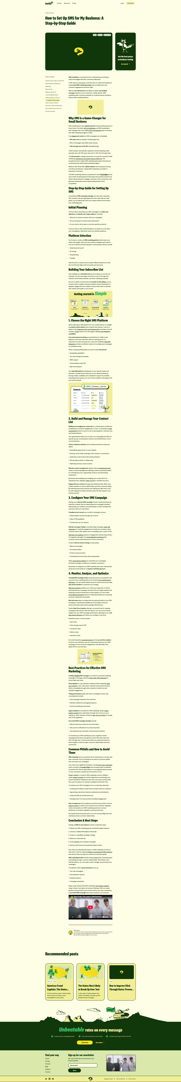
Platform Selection (48, 89)
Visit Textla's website (102, 886)
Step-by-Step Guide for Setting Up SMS (52, 83)
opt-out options (83, 522)
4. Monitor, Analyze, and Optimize (51, 102)
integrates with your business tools (88, 329)
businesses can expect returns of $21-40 (89, 159)
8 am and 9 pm (91, 699)
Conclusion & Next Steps (50, 111)
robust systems (74, 806)
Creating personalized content (79, 789)
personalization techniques (95, 537)
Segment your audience (76, 535)
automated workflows (80, 561)
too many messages (105, 765)
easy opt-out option (99, 715)
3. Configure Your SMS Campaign (52, 100)
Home (47, 1058)
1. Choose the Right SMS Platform (51, 94)
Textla (77, 332)
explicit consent (79, 516)
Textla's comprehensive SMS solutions (100, 852)
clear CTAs (79, 799)
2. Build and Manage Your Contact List (52, 97)
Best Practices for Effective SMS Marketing (53, 105)
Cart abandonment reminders (79, 731)
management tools (104, 468)
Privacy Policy (132, 1079)
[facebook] (53, 1079)
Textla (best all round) (77, 248)
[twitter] (46, 1079)
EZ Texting (73, 251)
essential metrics (87, 640)
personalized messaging (76, 595)
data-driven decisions (76, 615)
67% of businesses (95, 130)
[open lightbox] (121, 1063)
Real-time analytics (75, 588)
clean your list (90, 481)
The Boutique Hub (93, 139)
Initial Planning (48, 86)
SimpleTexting (93, 146)
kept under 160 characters (98, 678)
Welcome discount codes (78, 724)
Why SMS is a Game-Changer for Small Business (54, 80)
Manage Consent (108, 1079)
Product (47, 1064)
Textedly (72, 258)
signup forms (81, 450)
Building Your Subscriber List (50, 92)
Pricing (47, 1061)
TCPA (76, 519)
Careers (47, 1072)
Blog (46, 1066)
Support (47, 1069)
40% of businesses (90, 128)
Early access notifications (78, 728)
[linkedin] (49, 1079)
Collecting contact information (79, 457)
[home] (49, 3)
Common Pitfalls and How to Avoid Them (53, 108)
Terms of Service (120, 1079)
